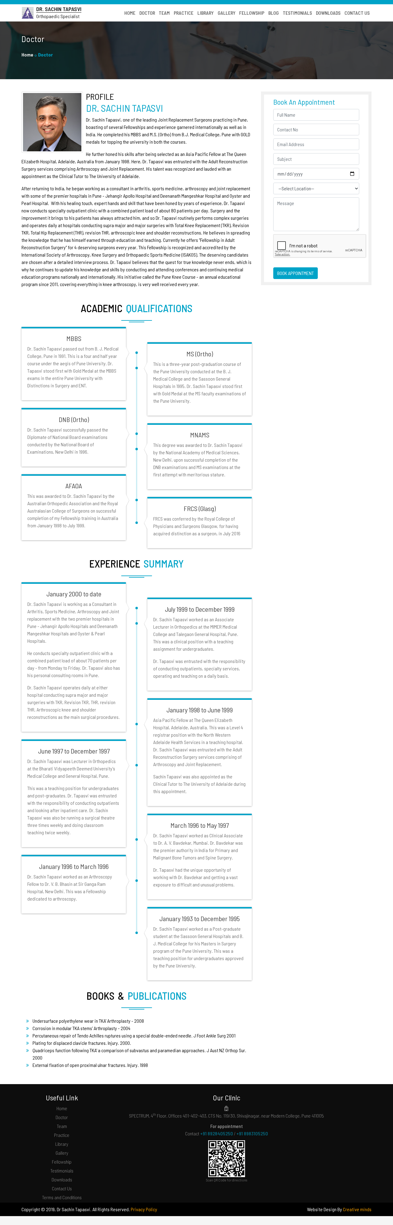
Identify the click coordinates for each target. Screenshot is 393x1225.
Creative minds (357, 1209)
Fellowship (62, 1162)
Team (62, 1126)
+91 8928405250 (216, 1133)
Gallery (62, 1153)
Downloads (62, 1179)
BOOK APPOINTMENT (295, 273)
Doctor (62, 1117)
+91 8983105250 (252, 1133)
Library (61, 1144)
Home (27, 54)
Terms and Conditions (62, 1197)
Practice (61, 1135)
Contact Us (62, 1188)
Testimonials (61, 1170)
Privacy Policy (144, 1209)
